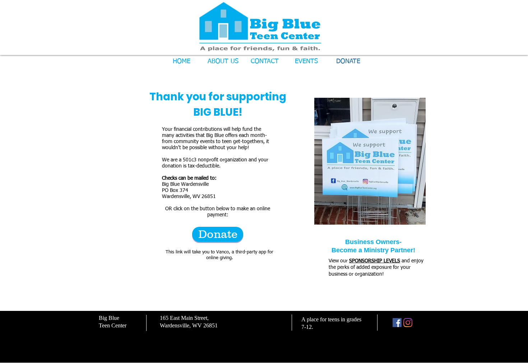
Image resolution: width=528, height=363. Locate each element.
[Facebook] (397, 322)
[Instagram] (407, 322)
